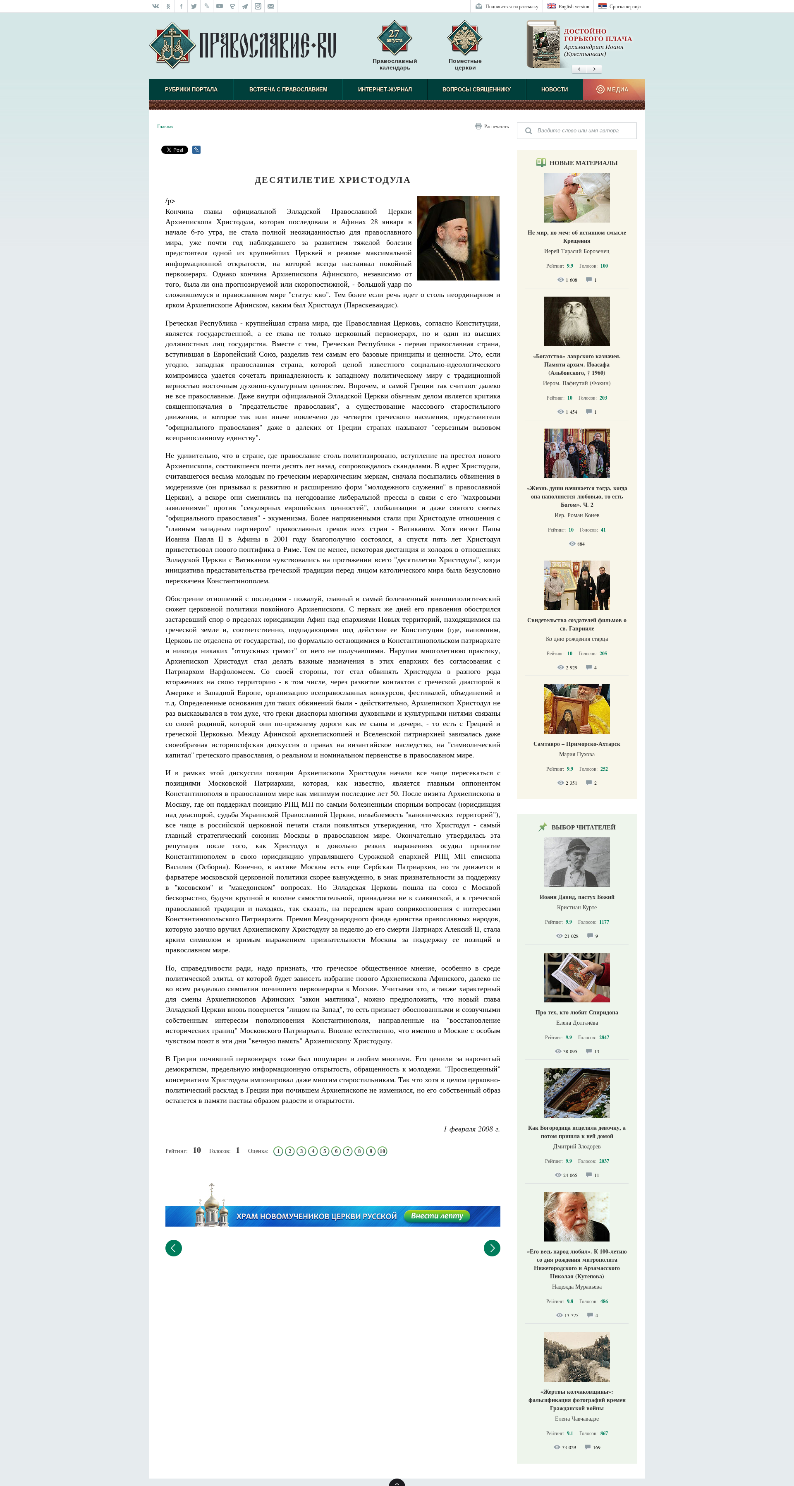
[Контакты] (271, 6)
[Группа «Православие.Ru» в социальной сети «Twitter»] (194, 6)
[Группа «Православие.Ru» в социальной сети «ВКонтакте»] (155, 6)
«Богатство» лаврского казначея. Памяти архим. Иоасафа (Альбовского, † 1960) (577, 364)
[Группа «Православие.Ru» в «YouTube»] (219, 6)
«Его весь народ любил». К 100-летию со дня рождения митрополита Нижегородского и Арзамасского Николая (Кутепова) (577, 1263)
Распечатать (496, 126)
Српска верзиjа (625, 6)
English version (574, 6)
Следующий (492, 1248)
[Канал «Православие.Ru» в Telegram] (245, 6)
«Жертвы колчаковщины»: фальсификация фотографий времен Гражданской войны (577, 1399)
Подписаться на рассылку (511, 6)
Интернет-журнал (385, 89)
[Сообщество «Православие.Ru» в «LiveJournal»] (207, 6)
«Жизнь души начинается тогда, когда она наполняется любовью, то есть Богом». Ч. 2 (577, 496)
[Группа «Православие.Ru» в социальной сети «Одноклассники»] (168, 6)
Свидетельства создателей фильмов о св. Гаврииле (577, 624)
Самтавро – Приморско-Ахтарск (576, 743)
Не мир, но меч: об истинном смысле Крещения (577, 236)
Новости (554, 89)
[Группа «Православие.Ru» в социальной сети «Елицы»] (232, 6)
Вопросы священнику (476, 89)
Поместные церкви (465, 64)
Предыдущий (173, 1248)
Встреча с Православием (288, 89)
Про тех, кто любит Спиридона (577, 1012)
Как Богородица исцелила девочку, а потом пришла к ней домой (577, 1131)
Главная (165, 126)
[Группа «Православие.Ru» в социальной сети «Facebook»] (181, 6)
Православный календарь (395, 64)
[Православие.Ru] (242, 46)
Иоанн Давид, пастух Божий (577, 896)
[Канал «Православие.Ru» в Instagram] (258, 6)
